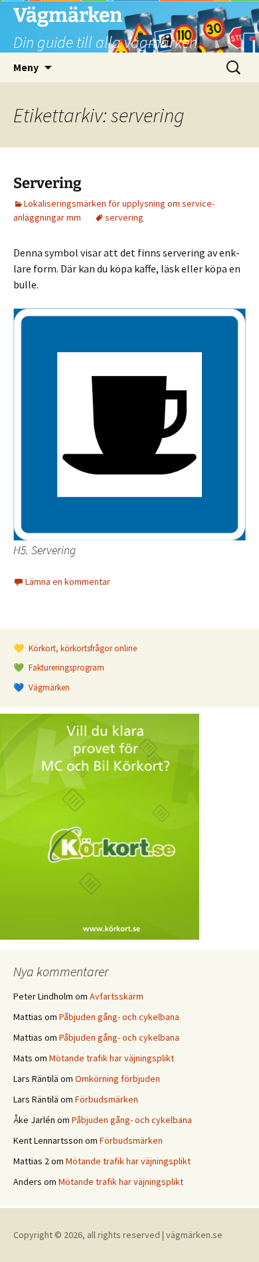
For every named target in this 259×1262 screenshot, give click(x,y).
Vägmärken (48, 687)
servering (124, 217)
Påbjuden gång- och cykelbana (119, 1017)
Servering (47, 183)
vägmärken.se (194, 1235)
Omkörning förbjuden (117, 1079)
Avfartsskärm (116, 996)
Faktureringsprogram (65, 667)
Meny (26, 67)
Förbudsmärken (106, 1099)
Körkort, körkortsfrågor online (82, 648)
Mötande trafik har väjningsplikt (111, 1058)
